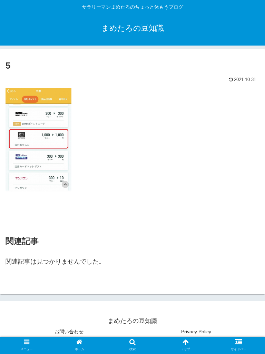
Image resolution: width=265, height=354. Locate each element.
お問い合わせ (69, 331)
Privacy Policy (196, 331)
